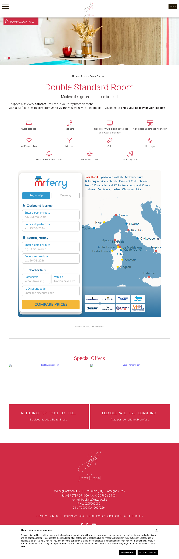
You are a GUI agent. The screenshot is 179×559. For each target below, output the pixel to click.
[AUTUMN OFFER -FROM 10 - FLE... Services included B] (131, 428)
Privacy (41, 516)
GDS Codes (114, 516)
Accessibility (133, 516)
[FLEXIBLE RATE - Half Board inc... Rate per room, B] (49, 428)
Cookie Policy (96, 516)
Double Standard (97, 76)
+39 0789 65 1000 (77, 495)
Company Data (74, 516)
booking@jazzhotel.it (94, 499)
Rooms (84, 76)
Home (75, 76)
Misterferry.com (97, 326)
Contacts (55, 516)
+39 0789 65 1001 (106, 495)
